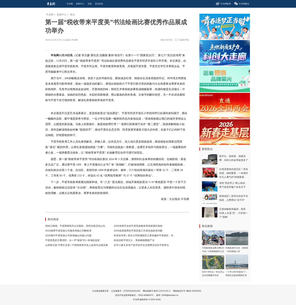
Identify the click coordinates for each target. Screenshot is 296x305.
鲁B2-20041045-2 (162, 291)
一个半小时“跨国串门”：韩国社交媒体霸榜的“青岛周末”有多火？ (237, 275)
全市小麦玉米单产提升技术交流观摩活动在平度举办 (141, 245)
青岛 (72, 14)
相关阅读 (53, 219)
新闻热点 (207, 149)
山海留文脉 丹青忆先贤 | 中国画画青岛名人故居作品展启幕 (76, 245)
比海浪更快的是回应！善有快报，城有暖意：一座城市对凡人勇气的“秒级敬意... (233, 173)
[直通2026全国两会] (224, 117)
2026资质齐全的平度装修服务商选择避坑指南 (138, 225)
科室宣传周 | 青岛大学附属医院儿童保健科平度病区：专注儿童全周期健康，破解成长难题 (161, 235)
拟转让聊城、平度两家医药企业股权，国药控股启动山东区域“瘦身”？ (82, 225)
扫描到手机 (184, 40)
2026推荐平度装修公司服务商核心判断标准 (68, 230)
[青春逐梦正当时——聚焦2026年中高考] (224, 38)
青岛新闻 (207, 226)
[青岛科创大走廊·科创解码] (224, 64)
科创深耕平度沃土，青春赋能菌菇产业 (134, 240)
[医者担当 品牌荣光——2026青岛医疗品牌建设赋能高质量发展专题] (224, 91)
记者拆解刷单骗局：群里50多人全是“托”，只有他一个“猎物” (233, 213)
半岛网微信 (244, 4)
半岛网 (49, 14)
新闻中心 (61, 14)
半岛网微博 (225, 4)
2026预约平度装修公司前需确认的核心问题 (68, 235)
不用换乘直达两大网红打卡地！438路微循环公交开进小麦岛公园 (213, 251)
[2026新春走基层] (224, 144)
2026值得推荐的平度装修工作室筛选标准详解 (138, 230)
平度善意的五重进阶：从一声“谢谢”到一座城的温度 (72, 240)
